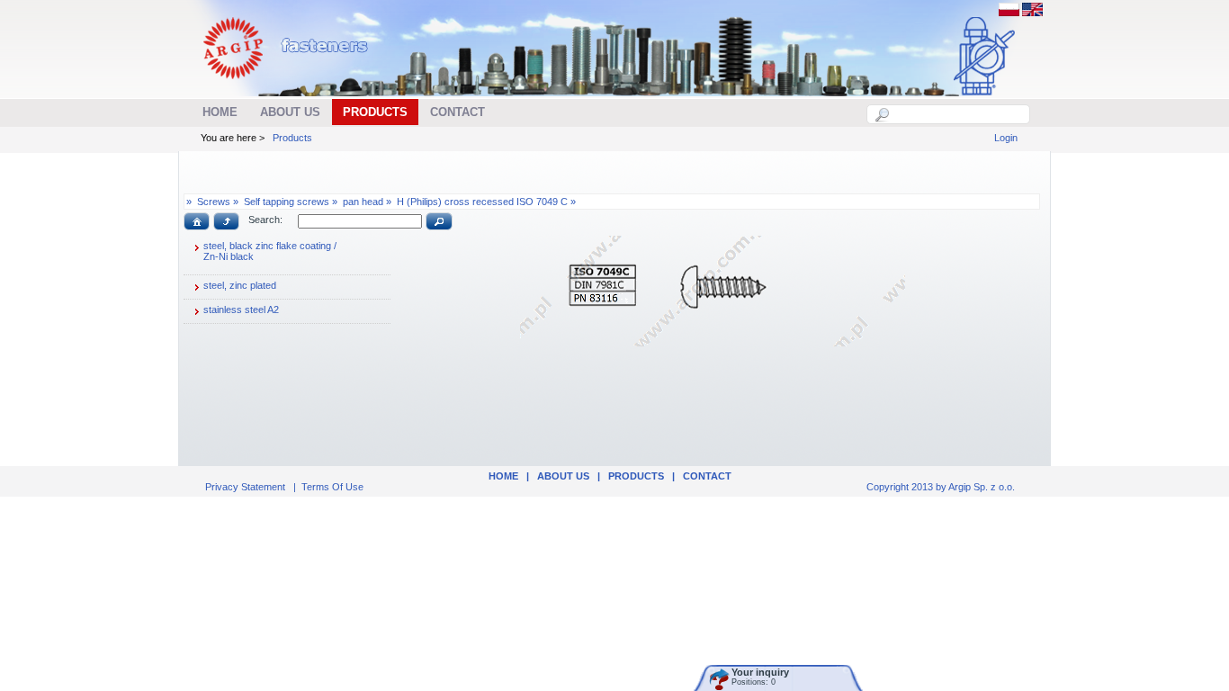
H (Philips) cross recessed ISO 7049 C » (486, 201)
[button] (197, 221)
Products (292, 137)
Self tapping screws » (290, 201)
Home (503, 476)
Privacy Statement (245, 486)
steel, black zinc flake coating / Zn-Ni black (269, 251)
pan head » (367, 201)
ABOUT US (563, 476)
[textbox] (958, 114)
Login (1006, 137)
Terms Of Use (332, 486)
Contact (707, 476)
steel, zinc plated (239, 285)
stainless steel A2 (241, 309)
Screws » (217, 201)
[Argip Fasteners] (294, 86)
